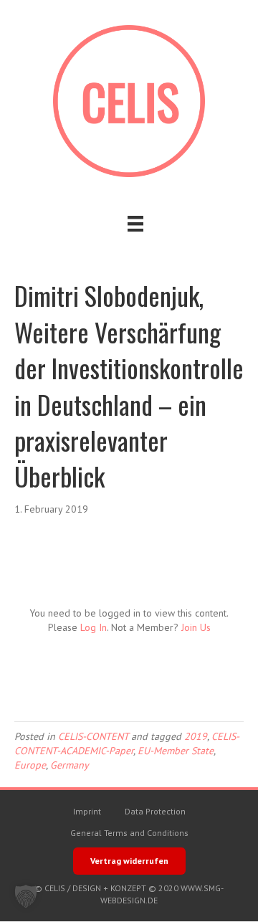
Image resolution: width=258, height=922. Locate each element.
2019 (195, 736)
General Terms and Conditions (129, 832)
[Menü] (135, 224)
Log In (93, 627)
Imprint (87, 811)
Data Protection (155, 811)
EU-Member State (176, 750)
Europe (30, 765)
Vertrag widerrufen (129, 860)
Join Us (196, 627)
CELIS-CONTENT (93, 736)
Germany (69, 765)
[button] (26, 896)
